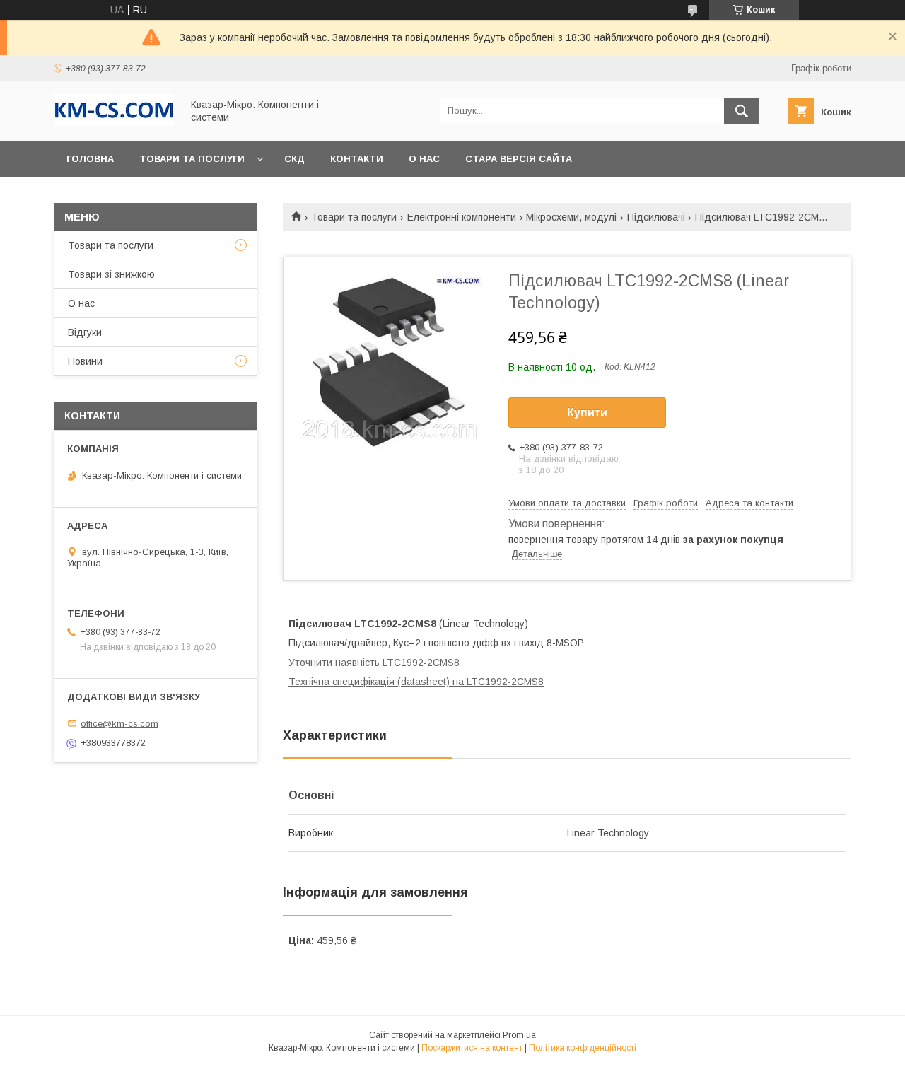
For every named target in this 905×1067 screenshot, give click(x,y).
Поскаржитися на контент (471, 1048)
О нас (424, 158)
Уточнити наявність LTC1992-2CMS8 (374, 662)
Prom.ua (519, 1035)
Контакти (356, 158)
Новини (85, 361)
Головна (90, 158)
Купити (587, 413)
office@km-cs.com (119, 723)
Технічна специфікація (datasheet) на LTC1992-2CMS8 (416, 681)
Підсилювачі (656, 217)
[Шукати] (741, 111)
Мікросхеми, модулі (571, 217)
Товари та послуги (192, 158)
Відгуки (85, 332)
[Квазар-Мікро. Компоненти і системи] (114, 122)
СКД (294, 158)
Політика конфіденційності (582, 1048)
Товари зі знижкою (111, 274)
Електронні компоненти (461, 217)
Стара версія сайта (518, 158)
